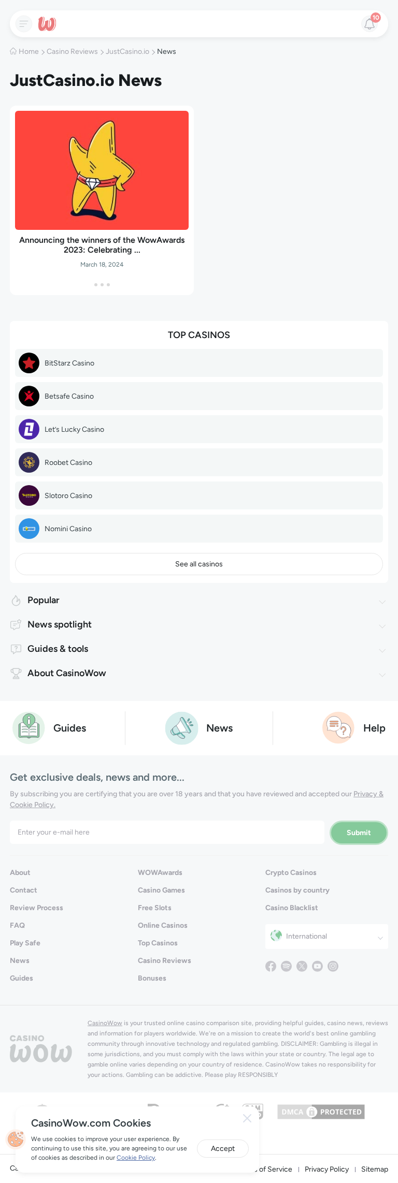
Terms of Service (264, 1169)
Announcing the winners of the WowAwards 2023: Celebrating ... (101, 245)
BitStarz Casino (69, 363)
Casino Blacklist (291, 907)
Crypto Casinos (291, 872)
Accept (223, 1148)
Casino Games (161, 890)
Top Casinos (158, 943)
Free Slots (155, 907)
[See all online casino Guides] (29, 727)
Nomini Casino (68, 528)
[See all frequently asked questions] (339, 727)
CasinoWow (105, 1023)
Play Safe (25, 943)
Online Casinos (163, 925)
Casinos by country (297, 890)
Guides (21, 978)
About (20, 872)
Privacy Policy (327, 1169)
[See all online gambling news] (181, 727)
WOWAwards (160, 872)
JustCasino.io (127, 51)
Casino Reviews (72, 51)
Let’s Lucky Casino (74, 429)
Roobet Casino (68, 462)
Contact (23, 890)
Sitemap (374, 1169)
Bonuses (152, 978)
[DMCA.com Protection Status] (321, 1111)
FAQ (17, 925)
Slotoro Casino (68, 495)
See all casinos (199, 564)
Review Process (36, 907)
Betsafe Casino (69, 396)
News (20, 960)
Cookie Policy (136, 1157)
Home (29, 51)
